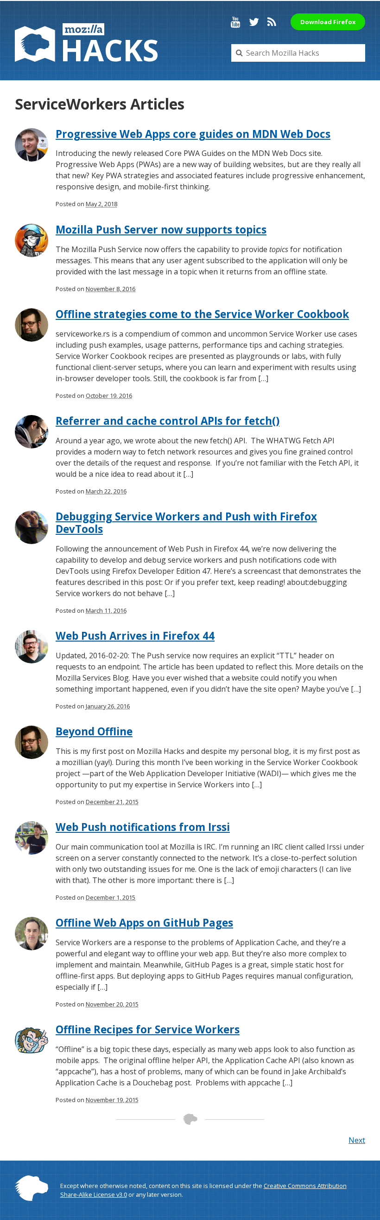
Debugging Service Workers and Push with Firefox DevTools (186, 522)
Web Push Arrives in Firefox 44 (135, 636)
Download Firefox (327, 22)
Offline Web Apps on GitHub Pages (144, 922)
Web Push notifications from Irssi (143, 827)
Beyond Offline (94, 731)
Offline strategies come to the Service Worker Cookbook (202, 314)
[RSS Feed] (271, 21)
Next (356, 1140)
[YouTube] (236, 21)
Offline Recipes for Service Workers (148, 1029)
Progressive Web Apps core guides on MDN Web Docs (193, 134)
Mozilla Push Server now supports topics (161, 229)
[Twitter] (254, 21)
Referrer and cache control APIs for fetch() (167, 421)
